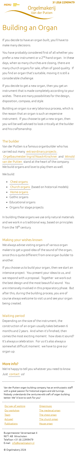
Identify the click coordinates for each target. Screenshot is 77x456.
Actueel (9, 419)
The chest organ (48, 414)
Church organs (20, 187)
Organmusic (45, 406)
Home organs (19, 192)
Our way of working (15, 406)
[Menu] (12, 11)
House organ (46, 423)
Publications (11, 423)
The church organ (48, 419)
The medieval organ (49, 410)
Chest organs (19, 182)
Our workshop (12, 410)
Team (7, 414)
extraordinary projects (41, 152)
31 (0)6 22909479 (64, 3)
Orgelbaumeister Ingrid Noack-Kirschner (30, 157)
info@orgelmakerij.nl (23, 443)
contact (14, 374)
